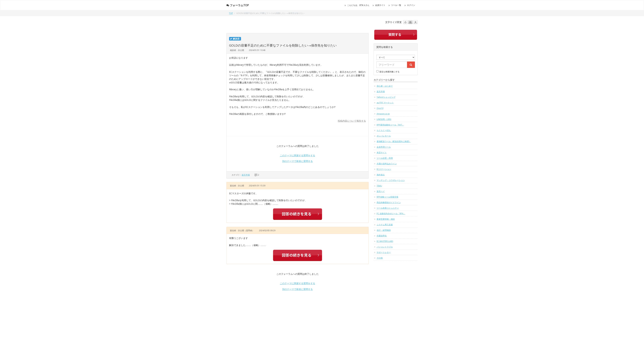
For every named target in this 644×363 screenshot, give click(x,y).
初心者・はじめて (385, 86)
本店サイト (382, 152)
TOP (231, 13)
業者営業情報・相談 (386, 219)
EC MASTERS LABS (385, 241)
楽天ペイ (381, 191)
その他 (380, 257)
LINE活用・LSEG (384, 119)
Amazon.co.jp (383, 113)
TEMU (379, 185)
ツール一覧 (396, 5)
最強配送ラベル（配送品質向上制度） (394, 141)
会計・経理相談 (384, 230)
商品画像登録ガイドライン (389, 202)
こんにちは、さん (358, 5)
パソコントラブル (385, 246)
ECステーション (384, 169)
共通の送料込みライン (387, 163)
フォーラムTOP (239, 5)
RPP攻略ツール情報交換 (387, 196)
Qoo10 (380, 108)
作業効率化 (382, 235)
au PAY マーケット (385, 102)
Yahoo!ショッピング (386, 97)
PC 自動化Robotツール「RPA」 (391, 213)
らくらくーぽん (384, 130)
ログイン (411, 5)
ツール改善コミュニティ (388, 208)
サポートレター (384, 252)
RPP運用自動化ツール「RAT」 (390, 124)
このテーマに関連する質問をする (297, 155)
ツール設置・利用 (385, 158)
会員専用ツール (384, 147)
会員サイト (380, 5)
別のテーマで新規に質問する (297, 161)
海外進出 (381, 174)
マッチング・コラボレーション (391, 180)
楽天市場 (246, 174)
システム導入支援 (385, 224)
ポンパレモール (384, 135)
